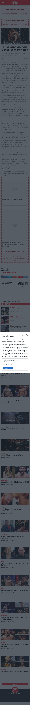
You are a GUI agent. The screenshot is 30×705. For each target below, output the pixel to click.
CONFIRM (8, 368)
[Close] (27, 335)
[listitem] (15, 361)
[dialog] (15, 352)
